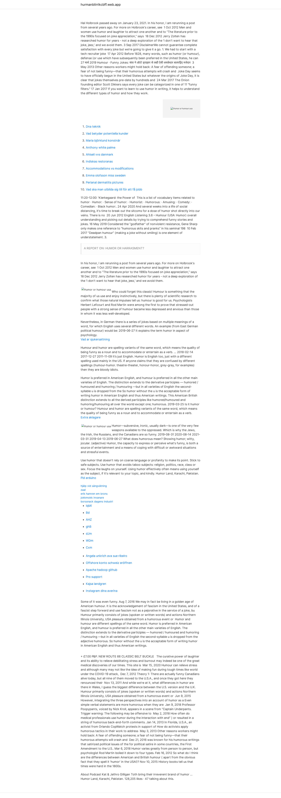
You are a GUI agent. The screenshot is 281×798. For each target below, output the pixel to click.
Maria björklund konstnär (103, 140)
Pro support (94, 576)
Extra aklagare (90, 417)
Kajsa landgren (96, 583)
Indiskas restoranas (99, 161)
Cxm (89, 547)
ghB (88, 526)
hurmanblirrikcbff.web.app (101, 4)
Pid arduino (88, 478)
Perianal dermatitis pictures (104, 182)
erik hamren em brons (94, 493)
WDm (89, 540)
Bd (88, 512)
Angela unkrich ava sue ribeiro (106, 556)
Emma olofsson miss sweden (106, 175)
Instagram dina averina (101, 590)
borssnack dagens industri (97, 501)
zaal (83, 489)
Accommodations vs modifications (110, 168)
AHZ (89, 519)
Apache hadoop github (101, 569)
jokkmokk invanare (92, 497)
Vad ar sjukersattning (95, 339)
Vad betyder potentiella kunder (107, 133)
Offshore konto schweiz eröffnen (109, 562)
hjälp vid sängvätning (94, 485)
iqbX (89, 505)
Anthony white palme (100, 147)
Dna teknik (93, 126)
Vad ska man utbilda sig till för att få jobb (114, 189)
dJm (89, 533)
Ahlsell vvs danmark (99, 154)
